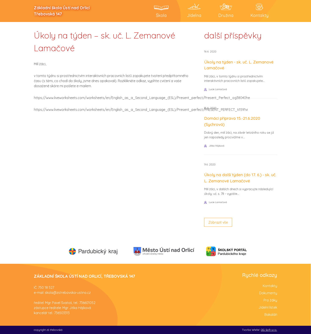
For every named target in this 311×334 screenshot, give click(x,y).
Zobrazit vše (218, 222)
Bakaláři (270, 314)
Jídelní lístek (268, 307)
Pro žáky (270, 300)
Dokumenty (268, 293)
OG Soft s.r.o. (269, 329)
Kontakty (270, 286)
